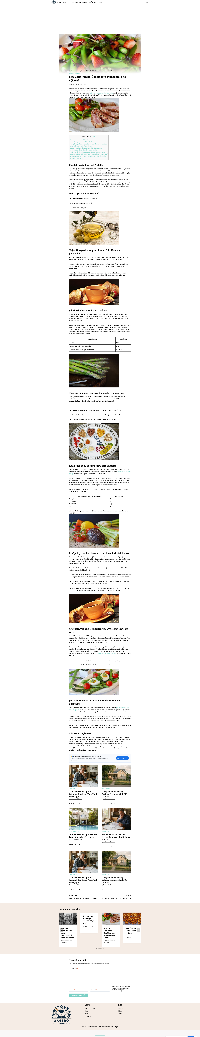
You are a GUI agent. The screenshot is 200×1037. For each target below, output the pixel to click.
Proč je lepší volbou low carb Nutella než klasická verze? (87, 152)
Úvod (59, 2)
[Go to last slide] (61, 930)
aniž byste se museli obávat (107, 653)
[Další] (138, 930)
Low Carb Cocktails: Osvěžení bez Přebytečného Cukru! (109, 933)
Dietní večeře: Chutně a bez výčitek (131, 930)
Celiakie (120, 1011)
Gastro (75, 2)
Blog (86, 1011)
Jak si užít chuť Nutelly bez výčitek (80, 146)
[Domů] (69, 71)
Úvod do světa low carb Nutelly (79, 140)
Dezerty (71, 73)
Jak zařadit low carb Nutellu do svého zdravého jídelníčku (88, 156)
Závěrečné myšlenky (76, 158)
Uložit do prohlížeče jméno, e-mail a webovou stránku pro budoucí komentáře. (121, 988)
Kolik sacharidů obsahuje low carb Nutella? (83, 150)
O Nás (91, 2)
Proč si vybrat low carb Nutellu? (82, 142)
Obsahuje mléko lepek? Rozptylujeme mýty (116, 897)
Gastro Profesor (75, 84)
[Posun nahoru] (196, 1034)
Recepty (77, 73)
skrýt (93, 136)
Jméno (72, 990)
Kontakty (98, 2)
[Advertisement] (100, 16)
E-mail (94, 990)
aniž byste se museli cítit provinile (101, 93)
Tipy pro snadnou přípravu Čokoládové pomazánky (86, 148)
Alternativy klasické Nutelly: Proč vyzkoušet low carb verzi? (89, 154)
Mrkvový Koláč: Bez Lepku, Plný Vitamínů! (83, 897)
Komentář (74, 969)
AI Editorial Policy (100, 1035)
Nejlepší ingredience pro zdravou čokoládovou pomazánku (88, 144)
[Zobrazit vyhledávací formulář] (147, 2)
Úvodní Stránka (90, 1008)
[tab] (96, 948)
